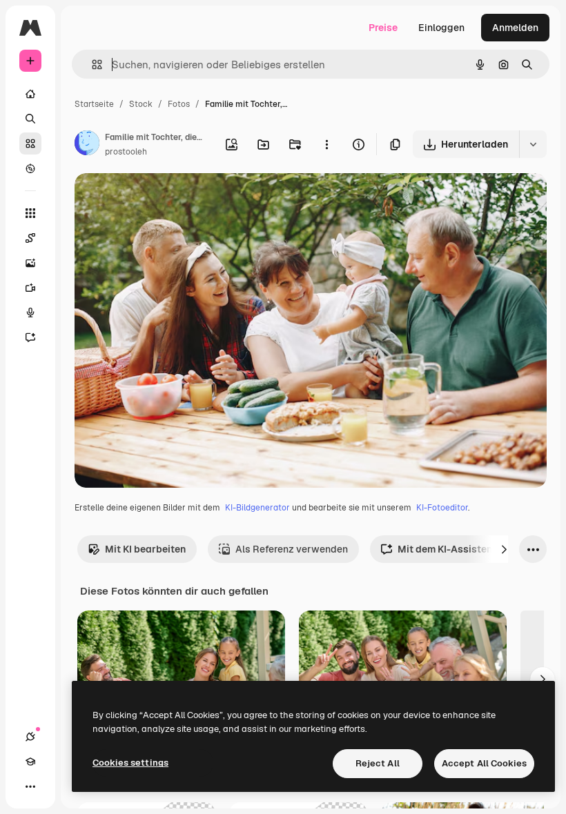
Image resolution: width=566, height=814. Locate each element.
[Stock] (30, 143)
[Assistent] (30, 337)
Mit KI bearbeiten (145, 549)
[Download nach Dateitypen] (533, 144)
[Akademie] (30, 762)
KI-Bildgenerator (257, 507)
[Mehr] (30, 786)
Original (163, 199)
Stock (141, 104)
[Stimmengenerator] (30, 312)
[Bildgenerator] (30, 263)
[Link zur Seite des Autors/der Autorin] (87, 144)
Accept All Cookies (484, 763)
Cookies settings (130, 762)
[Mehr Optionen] (326, 144)
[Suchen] (30, 119)
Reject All (377, 763)
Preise (383, 27)
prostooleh (126, 151)
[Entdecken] (30, 168)
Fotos (179, 104)
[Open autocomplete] (91, 64)
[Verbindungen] (30, 737)
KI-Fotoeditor (442, 507)
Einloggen (441, 27)
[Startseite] (30, 94)
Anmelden (515, 27)
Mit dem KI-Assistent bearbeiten (473, 549)
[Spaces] (30, 238)
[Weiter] (503, 549)
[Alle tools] (30, 213)
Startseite (94, 104)
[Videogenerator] (30, 288)
